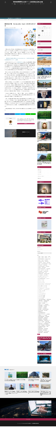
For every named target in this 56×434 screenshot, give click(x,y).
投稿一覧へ (26, 123)
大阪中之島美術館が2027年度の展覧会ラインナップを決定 (33, 380)
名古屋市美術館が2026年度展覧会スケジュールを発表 (44, 141)
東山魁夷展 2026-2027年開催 (41, 119)
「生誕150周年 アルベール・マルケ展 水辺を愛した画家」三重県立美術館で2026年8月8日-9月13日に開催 (45, 380)
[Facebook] (10, 114)
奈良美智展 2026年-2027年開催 (42, 130)
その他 (24, 3)
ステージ (18, 3)
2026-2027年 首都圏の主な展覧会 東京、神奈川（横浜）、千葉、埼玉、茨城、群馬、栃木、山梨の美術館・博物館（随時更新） (44, 77)
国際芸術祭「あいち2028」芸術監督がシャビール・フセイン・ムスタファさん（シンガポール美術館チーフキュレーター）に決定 (10, 393)
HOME (12, 3)
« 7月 (38, 37)
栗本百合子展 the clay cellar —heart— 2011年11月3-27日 (16, 19)
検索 (38, 334)
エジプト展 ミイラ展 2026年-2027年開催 (43, 65)
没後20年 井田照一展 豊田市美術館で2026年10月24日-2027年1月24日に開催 (34, 392)
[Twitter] (20, 114)
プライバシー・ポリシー (41, 176)
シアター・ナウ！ (37, 3)
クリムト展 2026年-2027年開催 (42, 109)
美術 (14, 3)
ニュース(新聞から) (28, 3)
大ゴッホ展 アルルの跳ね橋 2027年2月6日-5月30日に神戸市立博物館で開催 (10, 380)
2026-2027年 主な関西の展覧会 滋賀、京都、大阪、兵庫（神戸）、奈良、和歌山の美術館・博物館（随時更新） (44, 163)
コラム (33, 3)
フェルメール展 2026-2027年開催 (42, 88)
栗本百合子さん (26, 49)
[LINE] (30, 114)
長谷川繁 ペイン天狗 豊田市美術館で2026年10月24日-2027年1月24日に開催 (21, 392)
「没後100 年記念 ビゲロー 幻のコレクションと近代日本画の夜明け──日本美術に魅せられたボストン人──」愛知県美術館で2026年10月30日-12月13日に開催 (45, 393)
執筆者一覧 (39, 178)
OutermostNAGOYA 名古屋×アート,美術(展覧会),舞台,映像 (28, 1)
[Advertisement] (28, 11)
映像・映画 (21, 3)
